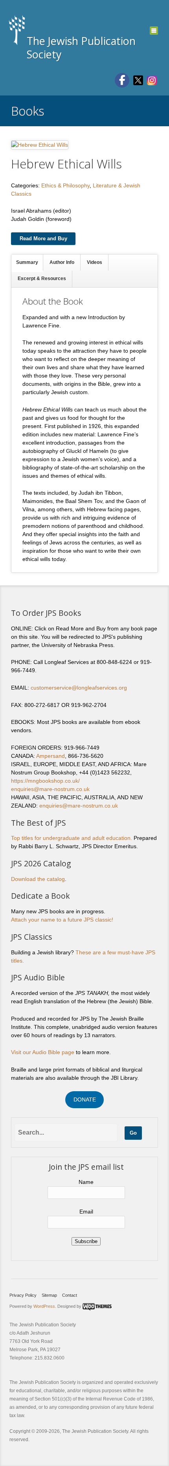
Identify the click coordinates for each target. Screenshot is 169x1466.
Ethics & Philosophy (65, 185)
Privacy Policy (23, 1295)
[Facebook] (122, 80)
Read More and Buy (43, 238)
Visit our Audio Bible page (42, 1052)
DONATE (84, 1099)
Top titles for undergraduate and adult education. (71, 838)
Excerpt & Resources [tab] (42, 278)
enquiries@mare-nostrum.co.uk (50, 789)
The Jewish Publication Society (81, 48)
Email (86, 1211)
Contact (69, 1295)
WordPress (44, 1306)
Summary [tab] (27, 262)
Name (86, 1182)
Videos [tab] (94, 262)
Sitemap (49, 1295)
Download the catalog (38, 879)
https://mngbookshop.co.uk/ (45, 781)
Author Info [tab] (62, 262)
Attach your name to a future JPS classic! (62, 919)
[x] (138, 80)
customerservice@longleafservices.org (79, 687)
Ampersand (50, 756)
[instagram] (152, 80)
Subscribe (86, 1241)
